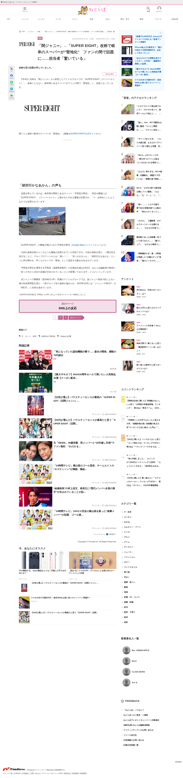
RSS (61, 773)
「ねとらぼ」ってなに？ (132, 710)
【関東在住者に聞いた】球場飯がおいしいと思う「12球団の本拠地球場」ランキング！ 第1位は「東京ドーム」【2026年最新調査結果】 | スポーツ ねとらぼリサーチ (143, 408)
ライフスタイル (130, 567)
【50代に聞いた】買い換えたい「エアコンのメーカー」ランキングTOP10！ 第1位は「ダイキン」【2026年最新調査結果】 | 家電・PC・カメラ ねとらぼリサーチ (143, 485)
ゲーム (127, 542)
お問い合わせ (35, 773)
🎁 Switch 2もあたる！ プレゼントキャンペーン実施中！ (19, 2)
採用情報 (75, 773)
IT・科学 (127, 512)
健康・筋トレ (129, 582)
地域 (91, 19)
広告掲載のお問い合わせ (132, 740)
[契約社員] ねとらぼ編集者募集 (135, 725)
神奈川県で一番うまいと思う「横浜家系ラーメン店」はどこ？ (149, 347)
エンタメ (41, 19)
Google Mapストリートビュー (86, 245)
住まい (108, 19)
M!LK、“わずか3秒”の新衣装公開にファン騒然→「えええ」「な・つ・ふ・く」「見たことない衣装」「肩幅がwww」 (149, 195)
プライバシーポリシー (49, 773)
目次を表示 (110, 74)
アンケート (127, 279)
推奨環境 (83, 773)
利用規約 (178, 762)
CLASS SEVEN (138, 672)
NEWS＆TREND (48, 336)
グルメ (74, 19)
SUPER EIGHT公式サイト (83, 133)
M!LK (134, 661)
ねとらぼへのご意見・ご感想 (134, 715)
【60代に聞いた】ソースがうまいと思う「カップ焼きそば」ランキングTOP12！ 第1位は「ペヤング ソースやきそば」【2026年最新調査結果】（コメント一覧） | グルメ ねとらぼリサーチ (144, 446)
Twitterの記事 (65, 336)
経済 (126, 617)
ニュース (24, 19)
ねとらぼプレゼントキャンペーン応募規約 (140, 720)
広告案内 (25, 773)
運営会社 (67, 773)
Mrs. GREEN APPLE (140, 650)
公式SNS (17, 773)
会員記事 (174, 19)
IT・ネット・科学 (29, 336)
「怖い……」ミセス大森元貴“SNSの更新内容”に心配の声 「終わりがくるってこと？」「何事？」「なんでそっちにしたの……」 (149, 211)
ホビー (127, 562)
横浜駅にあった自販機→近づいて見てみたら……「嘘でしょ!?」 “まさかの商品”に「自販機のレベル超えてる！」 (149, 244)
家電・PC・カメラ (132, 597)
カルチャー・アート (132, 527)
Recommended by (100, 534)
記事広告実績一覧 (130, 745)
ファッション (129, 557)
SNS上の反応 (68, 308)
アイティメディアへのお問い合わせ (137, 730)
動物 (141, 19)
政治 (126, 607)
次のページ (75, 317)
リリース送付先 (129, 735)
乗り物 (127, 572)
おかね (127, 522)
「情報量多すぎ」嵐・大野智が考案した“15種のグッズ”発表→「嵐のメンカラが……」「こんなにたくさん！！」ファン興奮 (149, 260)
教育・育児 (124, 19)
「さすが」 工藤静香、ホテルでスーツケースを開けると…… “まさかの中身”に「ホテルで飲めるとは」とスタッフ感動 (149, 228)
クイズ (58, 19)
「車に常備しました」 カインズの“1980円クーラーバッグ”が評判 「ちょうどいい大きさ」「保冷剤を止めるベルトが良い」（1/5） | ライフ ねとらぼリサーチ (143, 466)
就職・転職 (128, 602)
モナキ (134, 682)
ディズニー (128, 547)
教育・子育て (129, 612)
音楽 (40, 38)
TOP (8, 19)
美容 (126, 622)
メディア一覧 (8, 773)
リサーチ (158, 19)
